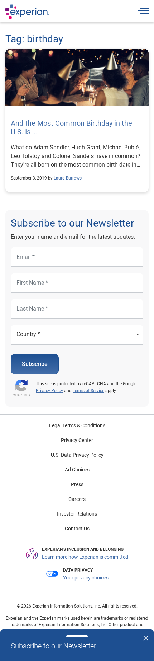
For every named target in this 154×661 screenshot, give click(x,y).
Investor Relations (77, 514)
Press (77, 484)
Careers (77, 499)
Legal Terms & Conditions (77, 425)
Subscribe (35, 363)
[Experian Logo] (27, 11)
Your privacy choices (86, 578)
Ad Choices (77, 470)
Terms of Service (88, 390)
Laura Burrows (68, 178)
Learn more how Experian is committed (85, 557)
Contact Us (77, 528)
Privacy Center (77, 440)
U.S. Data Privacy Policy (77, 455)
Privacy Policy (49, 390)
